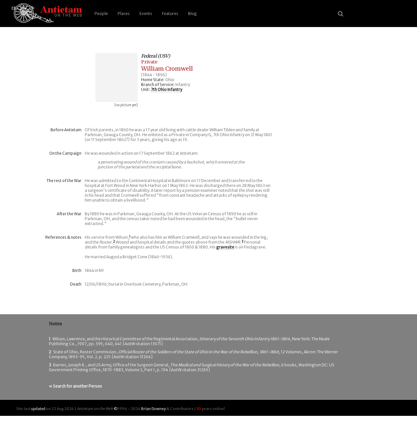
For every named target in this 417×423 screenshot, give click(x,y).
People (101, 13)
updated (38, 408)
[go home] (46, 13)
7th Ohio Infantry (166, 89)
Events (145, 13)
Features (170, 13)
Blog (192, 13)
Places (124, 13)
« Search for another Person (75, 386)
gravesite (225, 247)
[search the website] (340, 14)
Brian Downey (153, 408)
